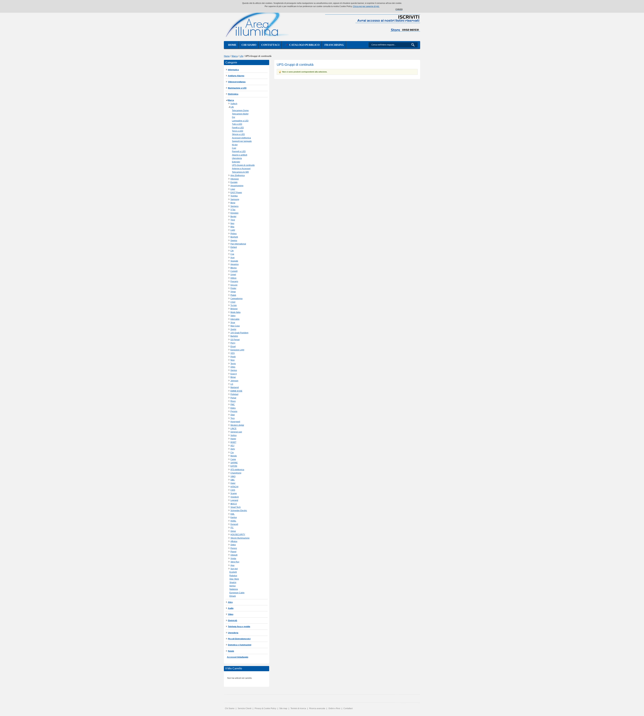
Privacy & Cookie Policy (265, 708)
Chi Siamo (229, 708)
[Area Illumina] (257, 23)
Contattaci (270, 44)
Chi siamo (248, 44)
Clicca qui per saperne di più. (366, 6)
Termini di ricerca (298, 708)
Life (241, 56)
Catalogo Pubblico (303, 44)
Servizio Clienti (244, 708)
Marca (235, 56)
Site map (283, 708)
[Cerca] (414, 45)
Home (232, 44)
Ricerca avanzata (317, 708)
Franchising (334, 44)
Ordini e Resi (334, 708)
